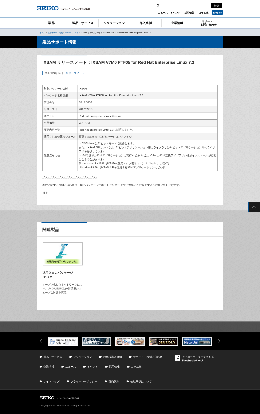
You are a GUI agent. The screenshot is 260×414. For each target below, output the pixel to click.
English (217, 12)
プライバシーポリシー (84, 381)
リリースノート (71, 33)
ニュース (70, 366)
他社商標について (141, 381)
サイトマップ (51, 381)
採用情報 (189, 12)
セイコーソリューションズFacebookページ (198, 358)
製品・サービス (82, 23)
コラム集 (204, 12)
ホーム (42, 33)
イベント (92, 366)
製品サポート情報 (55, 33)
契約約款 (113, 381)
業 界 (51, 23)
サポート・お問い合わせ (209, 23)
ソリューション (114, 23)
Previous (41, 341)
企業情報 (177, 23)
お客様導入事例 (112, 356)
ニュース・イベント (169, 12)
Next (219, 341)
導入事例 (146, 23)
